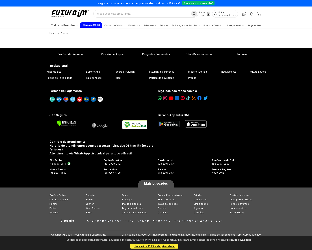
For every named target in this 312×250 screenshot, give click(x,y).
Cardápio (199, 212)
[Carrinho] (259, 14)
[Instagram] (165, 98)
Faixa (89, 212)
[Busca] (194, 14)
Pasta (125, 195)
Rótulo (89, 199)
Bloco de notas (166, 199)
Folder (52, 208)
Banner (90, 203)
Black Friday (237, 212)
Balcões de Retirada (70, 54)
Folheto (53, 203)
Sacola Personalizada (170, 195)
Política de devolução (161, 77)
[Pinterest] (183, 98)
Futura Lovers (258, 71)
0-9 (218, 220)
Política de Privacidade (59, 77)
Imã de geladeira (131, 203)
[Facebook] (199, 98)
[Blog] (194, 98)
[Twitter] (205, 98)
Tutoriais (242, 54)
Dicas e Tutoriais (197, 71)
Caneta (162, 208)
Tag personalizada (132, 208)
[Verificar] (66, 123)
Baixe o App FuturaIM (173, 115)
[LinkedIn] (177, 98)
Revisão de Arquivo (113, 54)
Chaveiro (163, 212)
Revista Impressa (239, 195)
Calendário (200, 199)
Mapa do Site (53, 71)
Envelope (127, 199)
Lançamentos (238, 208)
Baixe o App (93, 71)
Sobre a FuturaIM (125, 71)
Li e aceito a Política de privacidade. (154, 246)
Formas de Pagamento (65, 91)
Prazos (192, 77)
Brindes (198, 195)
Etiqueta (90, 195)
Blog (118, 77)
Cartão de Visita (58, 199)
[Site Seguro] (100, 124)
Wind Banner (93, 208)
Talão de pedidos (168, 203)
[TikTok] (188, 98)
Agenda (198, 208)
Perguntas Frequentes (156, 54)
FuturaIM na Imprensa (198, 54)
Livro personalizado (241, 199)
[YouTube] (171, 98)
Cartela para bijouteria (135, 212)
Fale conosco (94, 77)
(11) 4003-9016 (57, 163)
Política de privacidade (238, 239)
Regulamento (228, 71)
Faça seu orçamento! (198, 3)
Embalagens (201, 203)
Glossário (67, 220)
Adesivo (53, 212)
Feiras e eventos (239, 203)
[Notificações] (251, 14)
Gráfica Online (57, 195)
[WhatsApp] (244, 14)
